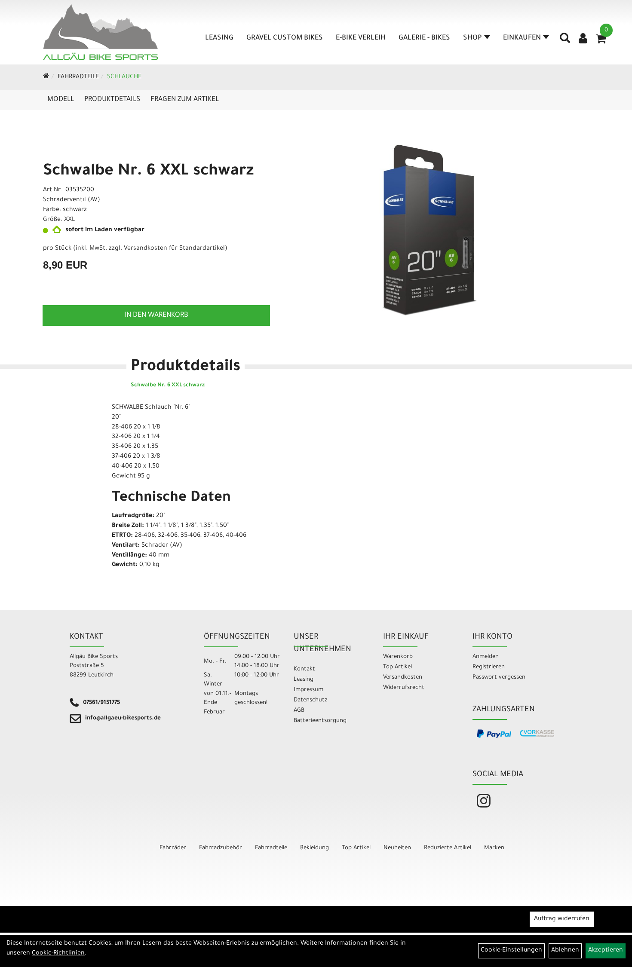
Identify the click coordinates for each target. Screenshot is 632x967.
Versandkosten (402, 677)
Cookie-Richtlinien (58, 953)
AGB (299, 710)
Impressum (308, 690)
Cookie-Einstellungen (511, 950)
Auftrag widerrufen (561, 919)
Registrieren (488, 667)
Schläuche (124, 77)
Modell (60, 100)
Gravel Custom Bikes (284, 38)
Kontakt (304, 669)
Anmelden (485, 657)
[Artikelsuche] (565, 41)
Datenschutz (310, 700)
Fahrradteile (78, 77)
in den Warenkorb (156, 315)
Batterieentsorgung (320, 721)
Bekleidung (314, 848)
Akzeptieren (605, 950)
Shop (472, 38)
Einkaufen (522, 38)
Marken (494, 848)
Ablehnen (565, 950)
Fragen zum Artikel (184, 100)
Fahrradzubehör (220, 848)
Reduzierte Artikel (447, 848)
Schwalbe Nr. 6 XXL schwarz (148, 172)
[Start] (46, 77)
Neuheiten (397, 848)
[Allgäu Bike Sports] (100, 32)
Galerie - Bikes (424, 38)
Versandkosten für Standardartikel (174, 248)
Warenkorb (398, 657)
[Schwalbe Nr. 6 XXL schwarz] (430, 230)
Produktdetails (112, 100)
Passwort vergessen (498, 677)
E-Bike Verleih (361, 38)
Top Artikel (397, 667)
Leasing (219, 38)
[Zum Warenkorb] (601, 41)
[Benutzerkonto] (583, 39)
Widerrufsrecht (403, 688)
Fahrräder (173, 848)
